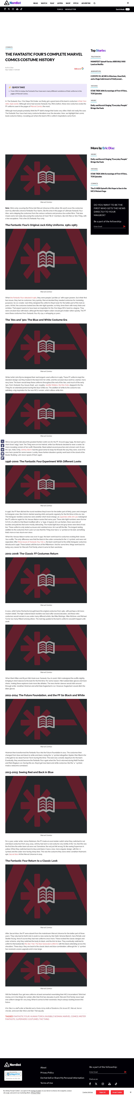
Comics (9, 47)
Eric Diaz (10, 67)
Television (96, 57)
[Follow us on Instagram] (103, 1084)
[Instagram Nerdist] (13, 9)
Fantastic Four (22, 1016)
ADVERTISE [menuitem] (85, 3)
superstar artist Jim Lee (69, 517)
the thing (44, 1019)
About (43, 1067)
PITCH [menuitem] (75, 3)
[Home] (12, 1066)
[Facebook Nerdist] (5, 9)
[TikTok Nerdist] (21, 9)
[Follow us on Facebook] (90, 1084)
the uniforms (41, 944)
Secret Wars (13, 854)
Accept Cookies (117, 1092)
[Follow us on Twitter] (96, 1084)
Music (94, 100)
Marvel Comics (36, 106)
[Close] (130, 1092)
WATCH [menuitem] (44, 3)
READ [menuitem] (35, 3)
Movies (94, 86)
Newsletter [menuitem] (70, 9)
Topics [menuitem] (60, 9)
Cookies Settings (88, 1092)
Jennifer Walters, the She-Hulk (57, 385)
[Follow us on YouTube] (109, 1084)
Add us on (77, 69)
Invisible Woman (53, 1016)
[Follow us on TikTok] (116, 1084)
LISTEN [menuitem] (60, 3)
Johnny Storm (26, 450)
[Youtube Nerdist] (17, 9)
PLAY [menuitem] (52, 3)
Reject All (102, 1092)
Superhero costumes (27, 1019)
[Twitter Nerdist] (9, 9)
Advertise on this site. (13, 1078)
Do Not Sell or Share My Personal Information (62, 1077)
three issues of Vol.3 (31, 542)
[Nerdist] (12, 3)
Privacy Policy (47, 1072)
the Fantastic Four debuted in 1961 (23, 298)
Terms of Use (46, 1082)
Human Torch (37, 1016)
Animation (96, 71)
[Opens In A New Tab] (13, 1074)
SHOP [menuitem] (68, 3)
